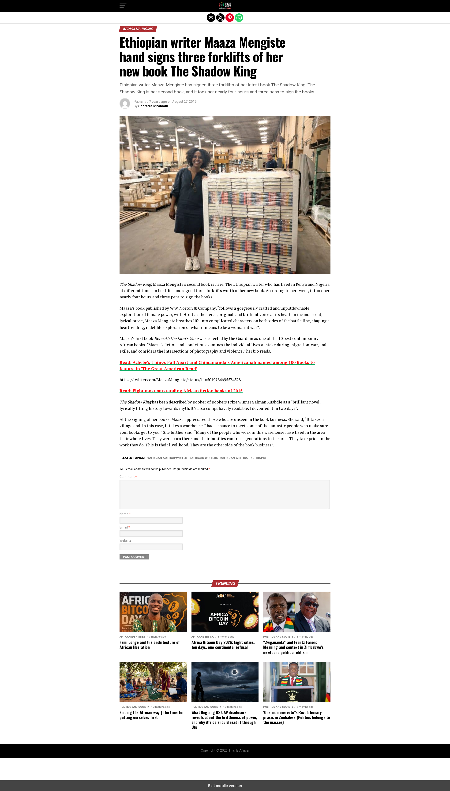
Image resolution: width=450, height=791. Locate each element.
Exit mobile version (225, 785)
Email (125, 527)
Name (125, 514)
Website (125, 540)
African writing (235, 458)
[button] (123, 6)
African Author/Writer (168, 458)
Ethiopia (259, 458)
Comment (128, 477)
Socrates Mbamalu (153, 106)
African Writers (204, 458)
